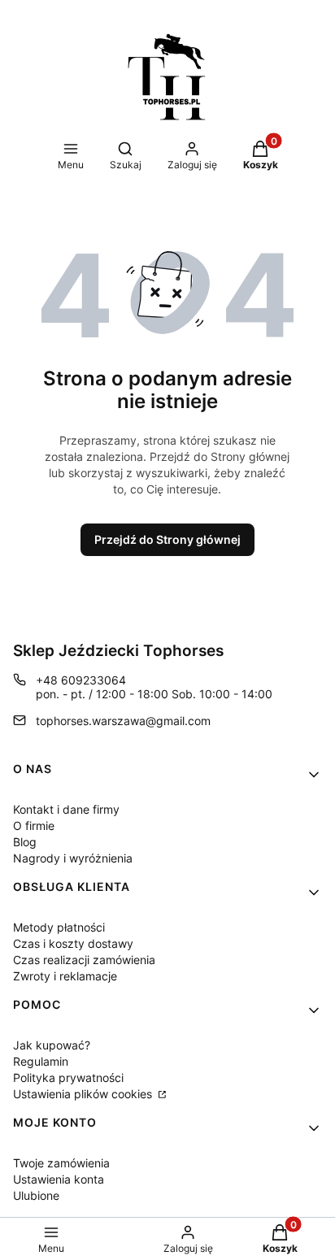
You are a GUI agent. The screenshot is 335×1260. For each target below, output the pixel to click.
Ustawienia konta (58, 1179)
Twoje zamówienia (61, 1163)
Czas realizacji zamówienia (84, 960)
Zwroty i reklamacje (65, 976)
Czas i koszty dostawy (73, 943)
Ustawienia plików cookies (84, 1094)
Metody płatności (59, 927)
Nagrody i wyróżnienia (73, 858)
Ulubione (36, 1195)
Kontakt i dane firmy (66, 809)
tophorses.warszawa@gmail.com (123, 721)
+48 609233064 (81, 680)
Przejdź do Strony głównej (167, 539)
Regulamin (40, 1061)
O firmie (33, 825)
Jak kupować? (51, 1045)
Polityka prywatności (68, 1077)
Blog (25, 842)
